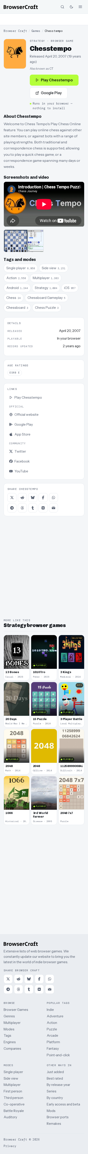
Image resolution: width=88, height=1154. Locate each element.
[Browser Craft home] (21, 7)
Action (52, 1023)
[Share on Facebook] (43, 497)
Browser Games (16, 1009)
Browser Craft (15, 31)
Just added (55, 1072)
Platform (53, 1042)
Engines (10, 1042)
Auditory (10, 1117)
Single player (13, 1072)
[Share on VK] (43, 507)
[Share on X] (11, 497)
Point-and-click (58, 1055)
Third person (13, 1098)
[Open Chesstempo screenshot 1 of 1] (24, 241)
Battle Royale (14, 1111)
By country (55, 1098)
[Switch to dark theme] (71, 7)
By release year (58, 1085)
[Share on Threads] (22, 507)
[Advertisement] (44, 19)
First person (13, 1091)
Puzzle (52, 1029)
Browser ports (58, 1117)
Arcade (52, 1035)
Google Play (51, 93)
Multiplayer (12, 1023)
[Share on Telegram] (11, 507)
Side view (11, 1078)
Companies (12, 1048)
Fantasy (53, 1048)
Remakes (54, 1123)
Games (35, 31)
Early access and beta (63, 1104)
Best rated (55, 1078)
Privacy (10, 1146)
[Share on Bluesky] (32, 497)
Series (51, 1091)
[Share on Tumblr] (32, 507)
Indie (50, 1009)
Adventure (55, 1016)
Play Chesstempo (57, 80)
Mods (51, 1111)
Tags (7, 1035)
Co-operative (14, 1104)
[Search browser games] (62, 7)
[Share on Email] (53, 507)
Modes (9, 1029)
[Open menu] (80, 7)
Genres (9, 1016)
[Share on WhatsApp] (53, 497)
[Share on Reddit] (22, 497)
